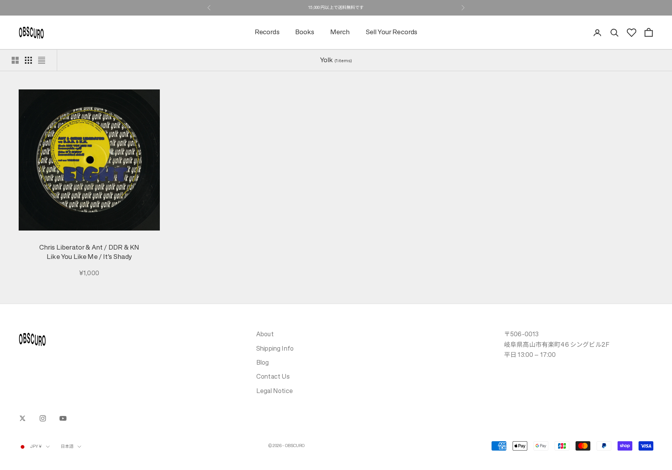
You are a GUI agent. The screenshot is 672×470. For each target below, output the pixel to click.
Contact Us (273, 376)
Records (267, 32)
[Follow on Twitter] (22, 418)
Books (305, 32)
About (265, 334)
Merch (340, 32)
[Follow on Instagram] (43, 418)
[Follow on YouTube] (63, 418)
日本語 (67, 446)
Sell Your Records (392, 32)
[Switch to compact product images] (41, 60)
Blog (262, 362)
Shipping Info (275, 348)
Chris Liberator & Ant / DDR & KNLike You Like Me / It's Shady (89, 252)
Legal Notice (274, 390)
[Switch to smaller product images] (28, 60)
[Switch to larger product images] (15, 60)
